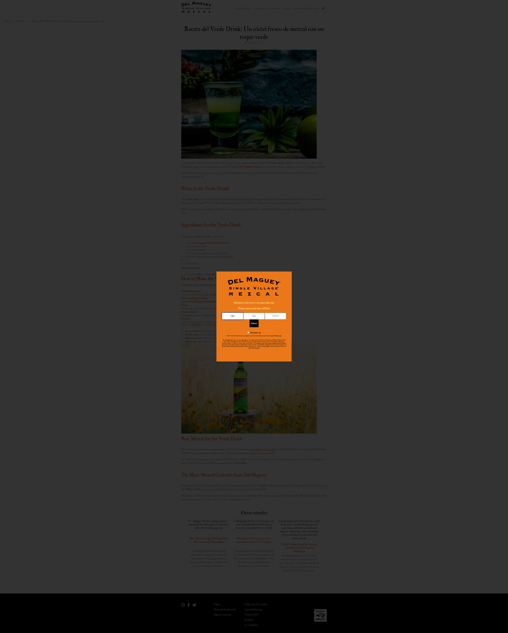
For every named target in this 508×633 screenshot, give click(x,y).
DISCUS (244, 345)
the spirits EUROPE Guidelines (261, 345)
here (270, 340)
